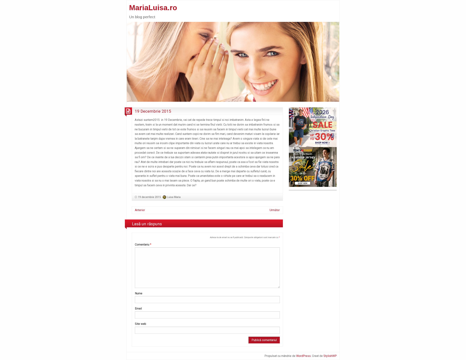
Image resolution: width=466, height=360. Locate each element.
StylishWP (330, 356)
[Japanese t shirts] (313, 166)
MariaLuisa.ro (153, 8)
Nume (138, 293)
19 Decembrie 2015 (153, 111)
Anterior (140, 210)
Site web (140, 324)
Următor (275, 210)
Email (138, 308)
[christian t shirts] (313, 127)
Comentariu (143, 244)
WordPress (303, 356)
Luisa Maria (174, 197)
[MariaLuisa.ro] (233, 61)
